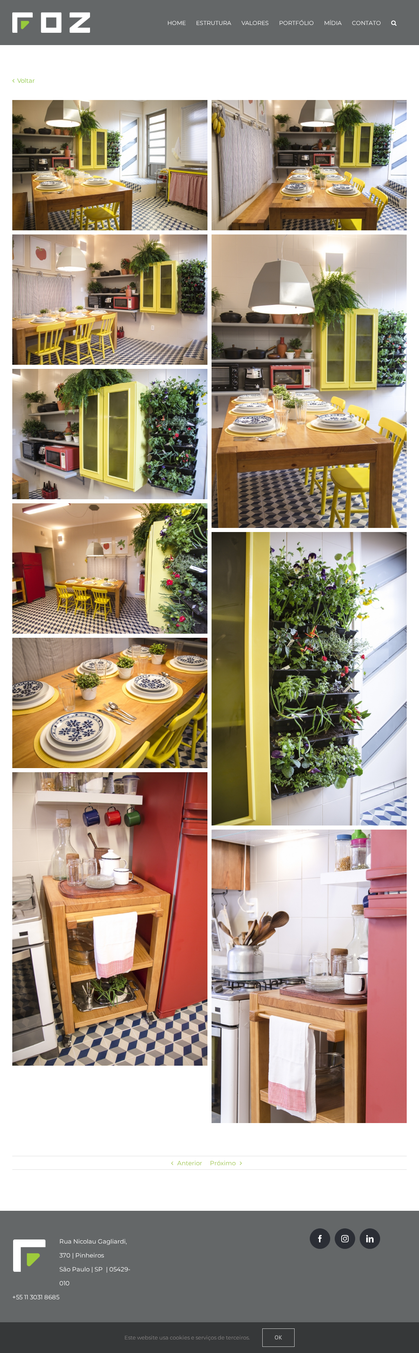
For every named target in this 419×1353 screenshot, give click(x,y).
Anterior (189, 1163)
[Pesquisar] (393, 22)
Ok (278, 1337)
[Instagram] (345, 1238)
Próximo (223, 1163)
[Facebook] (320, 1238)
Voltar (25, 80)
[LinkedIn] (370, 1238)
